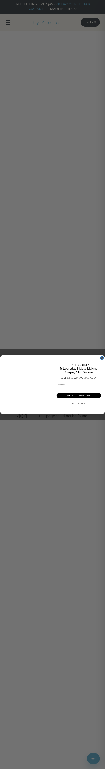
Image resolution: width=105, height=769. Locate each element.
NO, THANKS (78, 403)
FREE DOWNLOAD (78, 395)
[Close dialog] (102, 358)
